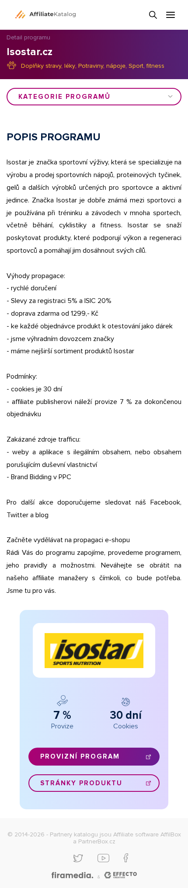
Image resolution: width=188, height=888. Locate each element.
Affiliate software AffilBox (147, 834)
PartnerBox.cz (96, 841)
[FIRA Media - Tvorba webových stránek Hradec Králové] (72, 875)
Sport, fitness (146, 66)
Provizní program (80, 756)
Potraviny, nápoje (101, 66)
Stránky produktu (81, 783)
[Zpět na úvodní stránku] (45, 14)
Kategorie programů (64, 97)
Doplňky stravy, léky (48, 66)
